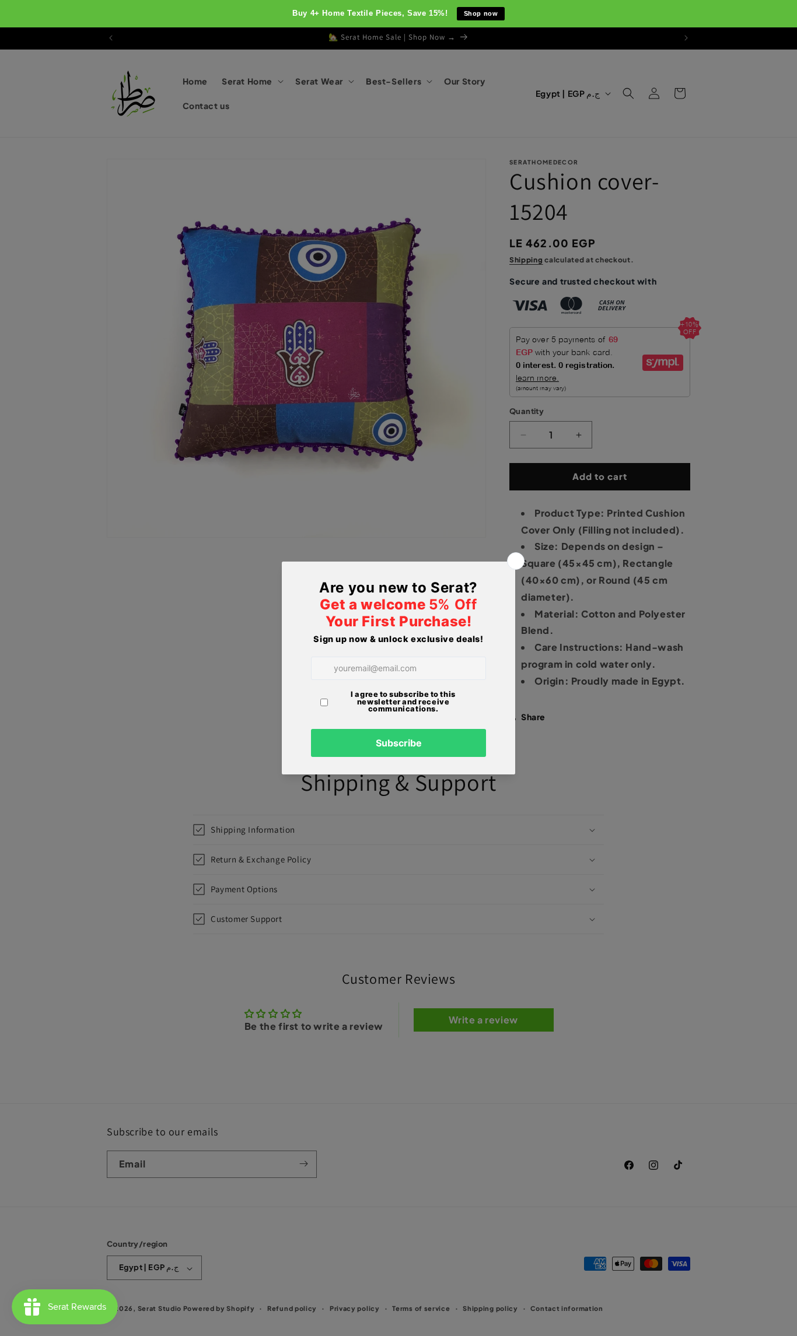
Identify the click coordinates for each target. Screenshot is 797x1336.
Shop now (481, 13)
